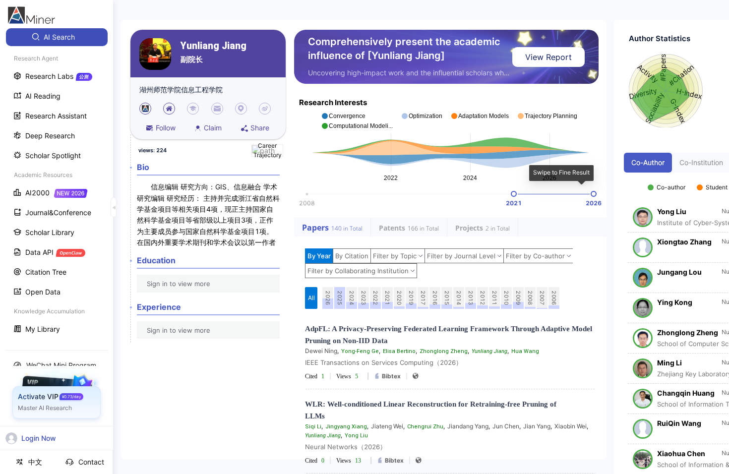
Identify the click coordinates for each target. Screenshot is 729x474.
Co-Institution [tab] (701, 162)
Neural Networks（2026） (345, 447)
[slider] (513, 193)
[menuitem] (57, 37)
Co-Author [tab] (648, 162)
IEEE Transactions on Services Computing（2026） (383, 362)
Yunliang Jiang (213, 46)
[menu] (56, 184)
